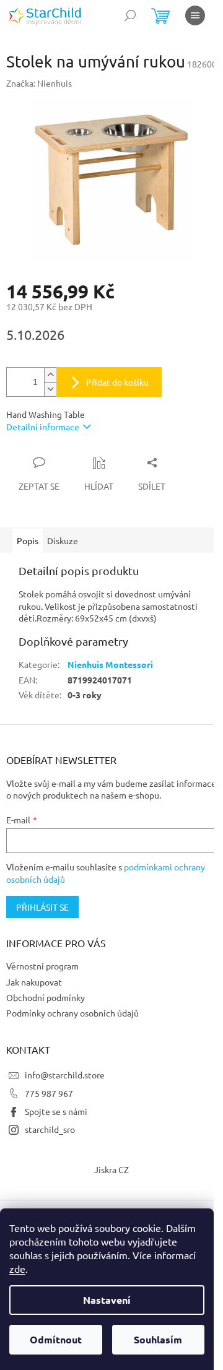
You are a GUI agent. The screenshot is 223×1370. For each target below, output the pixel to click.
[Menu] (195, 15)
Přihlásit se (42, 907)
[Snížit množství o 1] (50, 389)
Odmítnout (56, 1339)
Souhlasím (158, 1339)
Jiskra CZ (111, 1169)
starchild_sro (50, 1129)
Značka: (39, 83)
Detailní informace (42, 426)
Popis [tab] (27, 540)
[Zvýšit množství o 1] (50, 375)
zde (17, 1268)
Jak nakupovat (34, 981)
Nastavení (107, 1299)
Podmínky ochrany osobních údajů (72, 1012)
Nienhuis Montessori (110, 664)
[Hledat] (130, 15)
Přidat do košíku (117, 382)
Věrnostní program (42, 965)
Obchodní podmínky (45, 997)
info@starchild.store (65, 1074)
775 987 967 (49, 1093)
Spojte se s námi (56, 1111)
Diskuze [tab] (62, 540)
